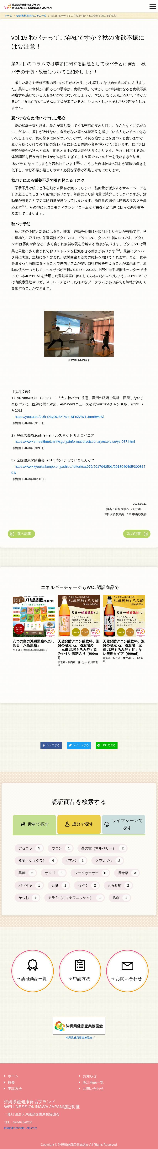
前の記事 (24, 534)
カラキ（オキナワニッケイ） (74, 898)
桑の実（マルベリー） (102, 848)
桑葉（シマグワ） (36, 861)
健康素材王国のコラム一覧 (31, 15)
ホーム (8, 15)
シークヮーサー (90, 873)
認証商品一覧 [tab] (93, 1082)
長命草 (127, 873)
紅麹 (59, 885)
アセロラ (29, 848)
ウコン (61, 848)
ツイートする (81, 745)
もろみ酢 (118, 885)
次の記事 (134, 534)
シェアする (53, 745)
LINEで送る (109, 745)
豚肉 (120, 898)
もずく (87, 885)
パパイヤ (29, 885)
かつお (27, 898)
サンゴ (54, 873)
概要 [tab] (11, 1082)
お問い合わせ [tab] (93, 1089)
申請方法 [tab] (15, 1089)
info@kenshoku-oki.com (20, 1128)
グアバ (75, 861)
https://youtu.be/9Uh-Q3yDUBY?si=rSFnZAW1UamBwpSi (59, 417)
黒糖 (25, 873)
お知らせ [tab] (90, 1076)
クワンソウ (107, 861)
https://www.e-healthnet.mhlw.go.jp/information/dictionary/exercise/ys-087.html (75, 441)
